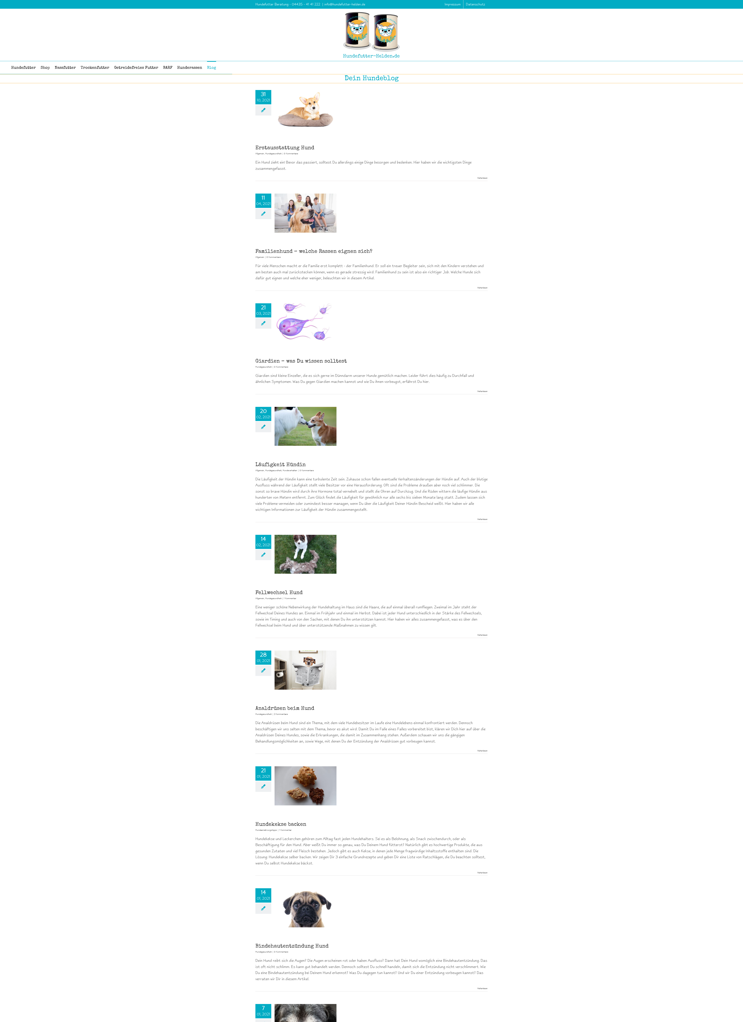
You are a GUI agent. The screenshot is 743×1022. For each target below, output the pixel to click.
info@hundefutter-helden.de (344, 4)
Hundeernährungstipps (266, 830)
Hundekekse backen (280, 824)
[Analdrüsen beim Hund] (305, 670)
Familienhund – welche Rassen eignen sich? (313, 251)
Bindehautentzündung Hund (292, 946)
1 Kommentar (290, 598)
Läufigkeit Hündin (280, 465)
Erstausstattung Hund (284, 148)
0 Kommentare (291, 153)
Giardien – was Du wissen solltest (301, 361)
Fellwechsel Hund (279, 593)
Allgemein (259, 153)
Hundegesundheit (273, 153)
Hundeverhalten (290, 470)
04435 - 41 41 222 (306, 4)
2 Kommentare (281, 714)
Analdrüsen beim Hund (284, 708)
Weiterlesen (482, 178)
